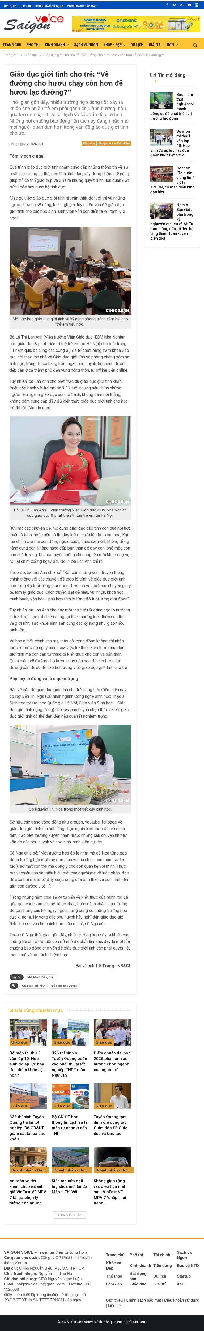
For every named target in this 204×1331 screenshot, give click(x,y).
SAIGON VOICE (18, 1252)
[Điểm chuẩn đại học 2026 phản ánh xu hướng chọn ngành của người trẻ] (112, 1032)
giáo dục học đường (64, 985)
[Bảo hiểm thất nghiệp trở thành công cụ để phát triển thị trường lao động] (161, 100)
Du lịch (137, 45)
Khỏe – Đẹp (112, 45)
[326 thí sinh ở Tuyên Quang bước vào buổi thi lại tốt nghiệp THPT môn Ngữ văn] (70, 1032)
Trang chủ (12, 45)
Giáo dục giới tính (33, 985)
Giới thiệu (11, 6)
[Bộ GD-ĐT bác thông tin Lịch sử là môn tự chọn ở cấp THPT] (70, 1096)
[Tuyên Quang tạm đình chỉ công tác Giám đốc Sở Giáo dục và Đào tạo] (112, 1096)
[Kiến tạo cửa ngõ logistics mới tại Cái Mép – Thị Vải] (70, 1160)
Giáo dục (89, 143)
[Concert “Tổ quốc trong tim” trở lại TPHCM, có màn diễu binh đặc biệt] (161, 174)
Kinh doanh (55, 45)
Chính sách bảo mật (82, 6)
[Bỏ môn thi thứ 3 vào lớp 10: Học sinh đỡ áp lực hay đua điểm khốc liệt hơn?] (28, 1032)
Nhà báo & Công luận (40, 977)
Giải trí (155, 45)
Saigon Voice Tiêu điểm (114, 143)
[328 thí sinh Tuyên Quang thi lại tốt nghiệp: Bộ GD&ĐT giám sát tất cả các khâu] (28, 1096)
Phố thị (33, 45)
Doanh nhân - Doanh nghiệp (30, 1170)
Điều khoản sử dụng (49, 6)
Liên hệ (26, 6)
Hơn (170, 45)
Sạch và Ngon (86, 45)
